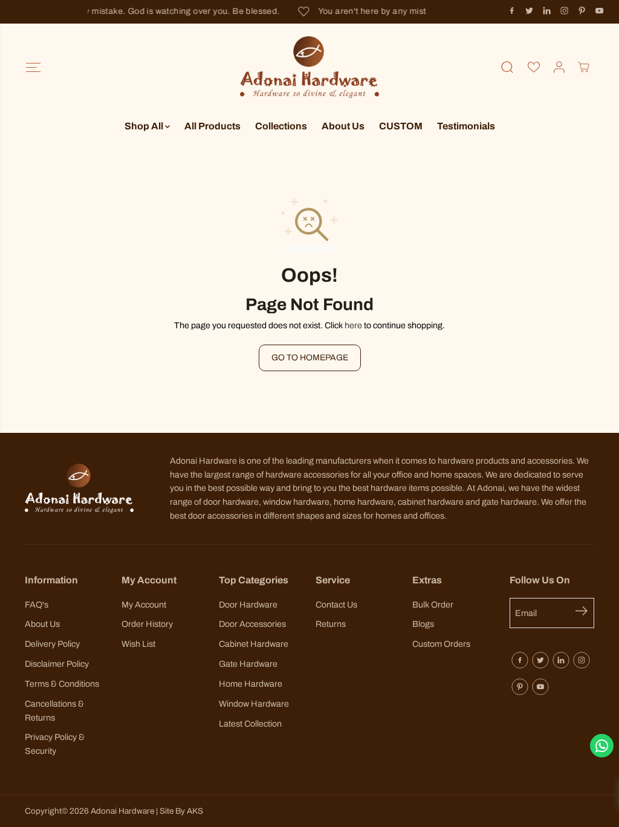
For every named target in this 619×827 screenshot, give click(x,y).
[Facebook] (512, 11)
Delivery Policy (52, 644)
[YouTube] (599, 11)
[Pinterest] (582, 11)
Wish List (138, 644)
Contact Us (336, 604)
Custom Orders (441, 644)
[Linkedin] (547, 11)
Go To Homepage (309, 357)
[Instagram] (564, 11)
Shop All (145, 126)
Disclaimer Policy (57, 664)
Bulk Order (432, 604)
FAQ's (36, 604)
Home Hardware (250, 684)
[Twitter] (529, 11)
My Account (144, 604)
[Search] (507, 67)
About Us (343, 126)
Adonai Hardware (122, 811)
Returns (331, 624)
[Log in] (559, 67)
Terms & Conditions (62, 684)
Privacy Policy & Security (55, 744)
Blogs (423, 624)
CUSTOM (401, 126)
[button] (33, 67)
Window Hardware (254, 704)
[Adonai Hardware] (309, 67)
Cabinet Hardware (253, 644)
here (353, 325)
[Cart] (583, 67)
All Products (212, 126)
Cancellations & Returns (54, 710)
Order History (147, 624)
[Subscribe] (584, 613)
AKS (195, 811)
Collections (281, 126)
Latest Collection (250, 723)
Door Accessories (252, 624)
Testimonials (466, 126)
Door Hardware (248, 604)
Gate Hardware (248, 664)
